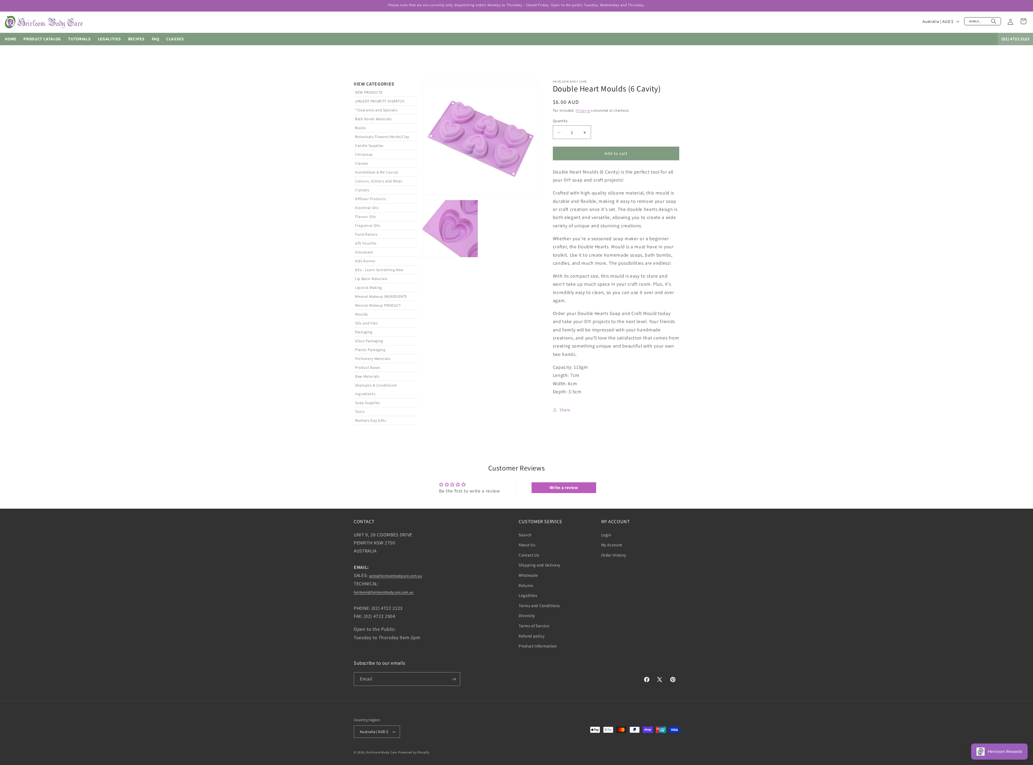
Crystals (362, 189)
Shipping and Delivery (539, 565)
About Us (527, 544)
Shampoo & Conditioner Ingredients (376, 389)
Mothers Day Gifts (370, 420)
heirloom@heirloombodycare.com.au (383, 592)
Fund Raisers (366, 234)
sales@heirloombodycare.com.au (395, 576)
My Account (611, 544)
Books (360, 127)
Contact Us (529, 555)
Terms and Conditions (539, 605)
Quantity (560, 120)
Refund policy (532, 636)
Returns (526, 585)
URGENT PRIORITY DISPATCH (380, 101)
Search (525, 534)
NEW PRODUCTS (369, 92)
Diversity (527, 615)
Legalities (528, 595)
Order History (614, 555)
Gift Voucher (366, 243)
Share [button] (565, 409)
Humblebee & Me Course (376, 172)
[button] (982, 21)
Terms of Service (534, 625)
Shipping (582, 110)
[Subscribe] (453, 679)
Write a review (564, 487)
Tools (360, 411)
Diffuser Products (370, 198)
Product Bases (367, 367)
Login (606, 534)
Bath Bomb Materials (373, 118)
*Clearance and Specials (376, 110)
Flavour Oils (365, 216)
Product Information (538, 646)
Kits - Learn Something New (379, 269)
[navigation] (386, 252)
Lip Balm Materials (371, 278)
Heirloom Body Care (381, 752)
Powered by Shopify (414, 752)
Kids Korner (365, 260)
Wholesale (528, 575)
